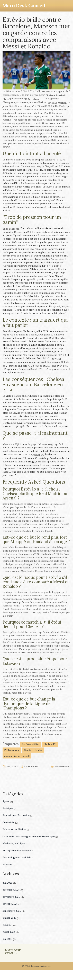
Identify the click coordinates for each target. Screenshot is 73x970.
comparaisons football (17, 755)
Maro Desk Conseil (24, 6)
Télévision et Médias (16, 829)
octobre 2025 (12, 903)
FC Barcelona (11, 750)
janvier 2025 (11, 917)
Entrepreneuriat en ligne (18, 850)
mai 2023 (9, 938)
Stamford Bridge (33, 750)
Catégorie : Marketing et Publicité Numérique (30, 836)
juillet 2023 (11, 931)
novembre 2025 (13, 896)
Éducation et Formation (18, 815)
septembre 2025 (14, 910)
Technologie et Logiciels (18, 857)
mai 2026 (9, 882)
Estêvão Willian (30, 744)
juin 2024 (9, 924)
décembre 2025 (13, 889)
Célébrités (10, 822)
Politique (9, 808)
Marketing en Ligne (15, 843)
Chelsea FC (49, 744)
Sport (8, 801)
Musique (9, 864)
